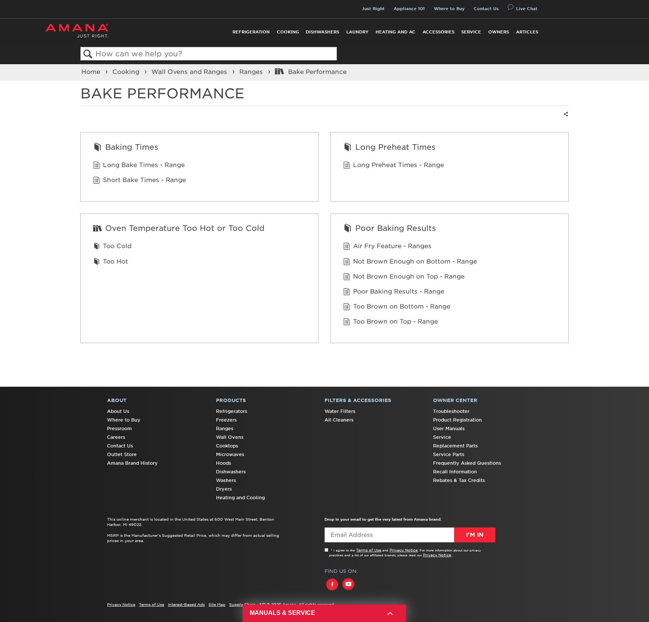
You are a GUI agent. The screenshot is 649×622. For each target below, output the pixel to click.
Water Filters (339, 411)
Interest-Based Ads (186, 604)
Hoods (223, 463)
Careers (116, 437)
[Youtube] (348, 591)
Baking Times (131, 147)
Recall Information (455, 471)
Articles (527, 32)
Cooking (288, 32)
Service (471, 32)
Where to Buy (449, 8)
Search (88, 54)
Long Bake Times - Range (144, 165)
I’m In (474, 535)
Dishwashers (322, 32)
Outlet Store (122, 454)
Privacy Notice (403, 550)
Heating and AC (395, 32)
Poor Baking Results (395, 228)
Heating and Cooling (240, 497)
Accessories (438, 32)
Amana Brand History (132, 463)
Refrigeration (251, 32)
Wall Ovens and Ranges (190, 71)
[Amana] (76, 31)
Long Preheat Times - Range (398, 165)
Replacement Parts (455, 446)
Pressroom (119, 428)
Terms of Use (368, 550)
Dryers (224, 489)
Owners (498, 32)
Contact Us (486, 8)
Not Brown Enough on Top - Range (409, 276)
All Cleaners (338, 420)
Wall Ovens (229, 437)
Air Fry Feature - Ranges (392, 246)
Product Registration (457, 420)
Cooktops (227, 446)
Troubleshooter (451, 411)
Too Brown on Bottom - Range (401, 306)
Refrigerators (231, 411)
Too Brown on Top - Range (395, 321)
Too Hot (115, 261)
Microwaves (230, 454)
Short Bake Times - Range (144, 180)
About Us (118, 411)
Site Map (216, 604)
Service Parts (448, 454)
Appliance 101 (409, 8)
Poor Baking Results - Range (398, 291)
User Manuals (449, 428)
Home (92, 71)
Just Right (373, 8)
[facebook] (332, 591)
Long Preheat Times (395, 147)
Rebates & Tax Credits (459, 480)
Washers (226, 480)
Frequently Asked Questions (467, 463)
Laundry (357, 32)
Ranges (252, 71)
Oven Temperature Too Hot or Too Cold (184, 228)
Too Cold (117, 246)
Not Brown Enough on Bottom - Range (415, 261)
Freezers (226, 420)
